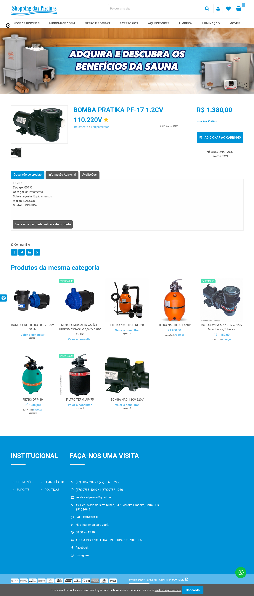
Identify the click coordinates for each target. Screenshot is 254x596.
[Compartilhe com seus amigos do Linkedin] (30, 252)
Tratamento (81, 127)
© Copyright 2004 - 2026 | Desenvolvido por (150, 580)
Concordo (193, 590)
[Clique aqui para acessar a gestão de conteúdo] (186, 580)
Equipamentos (100, 127)
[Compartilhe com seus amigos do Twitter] (22, 252)
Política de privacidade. (168, 590)
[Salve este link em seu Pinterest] (37, 252)
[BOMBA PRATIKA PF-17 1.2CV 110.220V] (39, 124)
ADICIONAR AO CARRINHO (222, 137)
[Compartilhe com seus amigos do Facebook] (14, 252)
